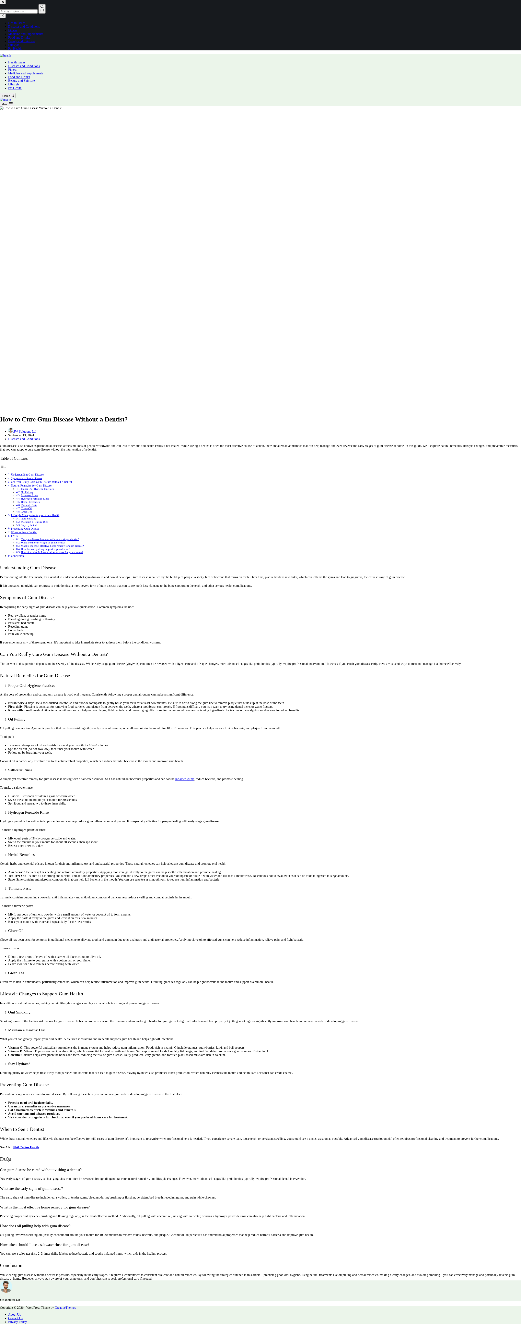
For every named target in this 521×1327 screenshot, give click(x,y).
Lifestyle (13, 84)
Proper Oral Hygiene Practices (37, 488)
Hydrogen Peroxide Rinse (35, 498)
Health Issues (16, 62)
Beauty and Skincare (21, 80)
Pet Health (15, 88)
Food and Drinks (19, 77)
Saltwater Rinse (29, 495)
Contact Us (15, 1318)
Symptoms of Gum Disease (26, 478)
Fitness (12, 69)
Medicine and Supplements (25, 73)
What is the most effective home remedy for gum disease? (52, 545)
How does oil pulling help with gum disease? (45, 549)
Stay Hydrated (29, 525)
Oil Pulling (27, 492)
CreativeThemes (65, 1307)
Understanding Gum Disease (27, 474)
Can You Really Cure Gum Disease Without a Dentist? (42, 481)
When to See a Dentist (24, 532)
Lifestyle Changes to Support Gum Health (35, 515)
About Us (14, 1314)
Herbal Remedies (30, 501)
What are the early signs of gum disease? (43, 542)
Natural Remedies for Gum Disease (31, 485)
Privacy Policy (17, 1322)
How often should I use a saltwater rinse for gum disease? (52, 552)
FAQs (14, 536)
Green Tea (26, 511)
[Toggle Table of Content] (3, 467)
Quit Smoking (28, 518)
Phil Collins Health (26, 1147)
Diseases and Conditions (24, 66)
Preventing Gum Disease (25, 528)
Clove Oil (26, 508)
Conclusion (17, 555)
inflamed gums (184, 779)
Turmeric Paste (29, 505)
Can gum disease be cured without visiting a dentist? (50, 539)
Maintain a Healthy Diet (34, 521)
